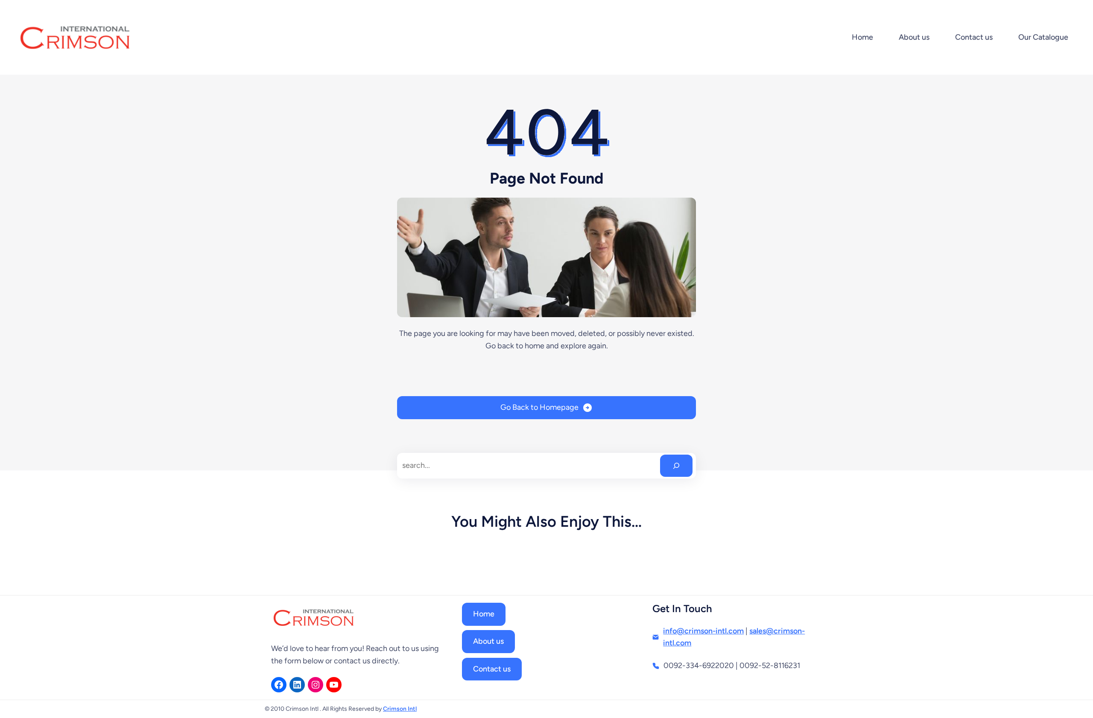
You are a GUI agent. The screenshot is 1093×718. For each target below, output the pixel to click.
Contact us (492, 669)
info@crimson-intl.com (703, 631)
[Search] (676, 466)
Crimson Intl (400, 708)
